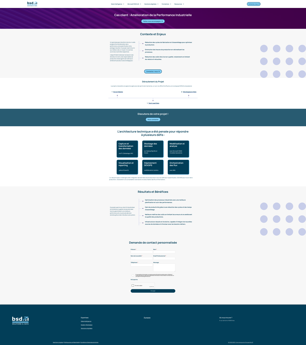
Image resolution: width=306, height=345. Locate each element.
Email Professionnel (159, 256)
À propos (147, 318)
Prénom (133, 249)
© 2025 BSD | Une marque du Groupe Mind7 (240, 342)
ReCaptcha (134, 279)
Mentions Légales (58, 342)
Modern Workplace (86, 325)
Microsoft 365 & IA (133, 4)
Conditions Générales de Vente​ (89, 342)
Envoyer (153, 291)
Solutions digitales (150, 4)
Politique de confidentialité (72, 342)
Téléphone (134, 262)
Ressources (178, 4)
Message (156, 262)
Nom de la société (136, 256)
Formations (165, 4)
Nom (154, 249)
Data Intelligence (116, 4)
